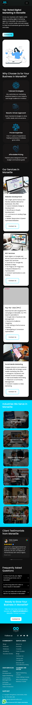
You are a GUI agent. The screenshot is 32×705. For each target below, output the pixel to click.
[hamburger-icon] (27, 3)
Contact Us (12, 226)
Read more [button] (7, 555)
